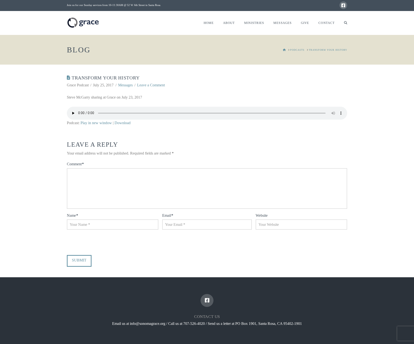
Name (72, 215)
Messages (125, 85)
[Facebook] (343, 5)
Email (167, 215)
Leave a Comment (151, 85)
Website (262, 215)
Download (123, 123)
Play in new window (96, 123)
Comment (75, 164)
